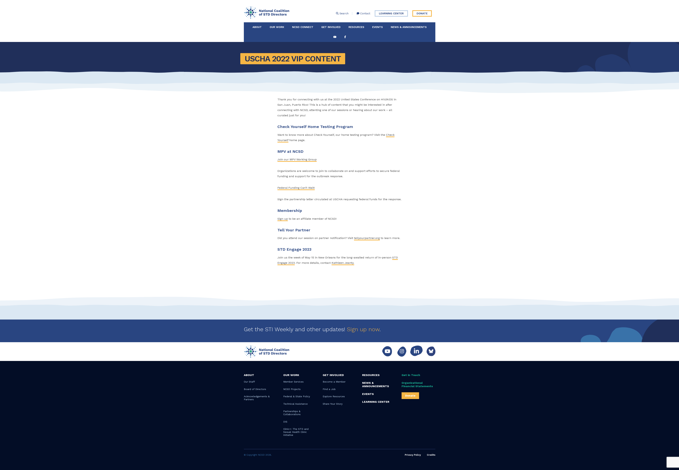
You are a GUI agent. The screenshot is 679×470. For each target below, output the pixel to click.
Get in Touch (411, 375)
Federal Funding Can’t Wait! (296, 187)
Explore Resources (334, 396)
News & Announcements (409, 27)
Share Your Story (333, 403)
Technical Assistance (295, 403)
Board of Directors (255, 389)
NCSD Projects (292, 389)
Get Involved (331, 27)
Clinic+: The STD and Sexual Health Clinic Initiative (296, 432)
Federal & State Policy (296, 396)
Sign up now (363, 329)
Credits (431, 455)
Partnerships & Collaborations (292, 413)
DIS (285, 421)
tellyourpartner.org (367, 238)
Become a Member (334, 381)
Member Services (293, 381)
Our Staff (249, 381)
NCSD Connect (302, 27)
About (257, 27)
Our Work (277, 27)
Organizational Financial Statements (417, 384)
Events (377, 27)
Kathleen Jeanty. (343, 262)
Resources (356, 27)
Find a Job (329, 389)
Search (344, 13)
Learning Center (391, 13)
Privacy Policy (413, 455)
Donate (422, 13)
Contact (364, 13)
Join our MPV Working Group (297, 159)
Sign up (282, 218)
